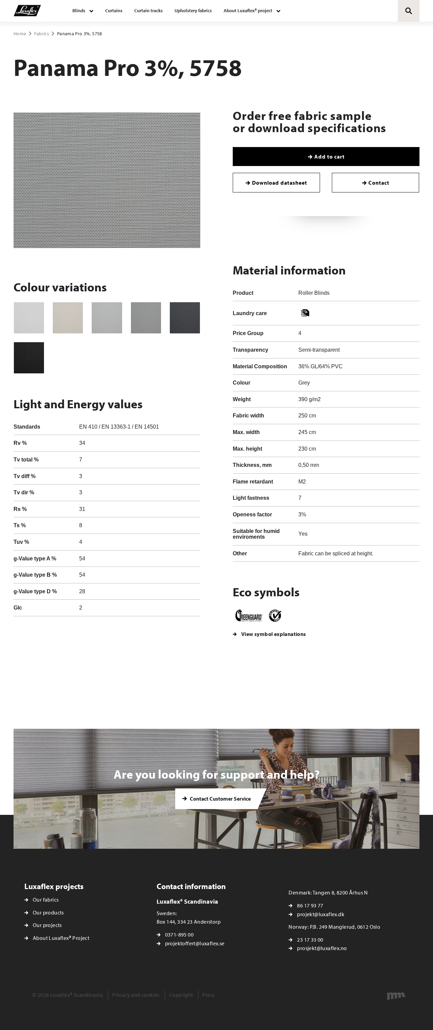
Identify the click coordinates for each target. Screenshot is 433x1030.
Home (20, 33)
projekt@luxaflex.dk (320, 914)
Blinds (78, 10)
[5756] (67, 318)
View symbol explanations (273, 634)
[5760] (29, 358)
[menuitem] (83, 11)
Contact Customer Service (220, 798)
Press (208, 994)
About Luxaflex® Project (61, 937)
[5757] (106, 318)
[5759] (184, 318)
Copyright (181, 994)
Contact (378, 182)
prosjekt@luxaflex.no (322, 948)
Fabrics (41, 33)
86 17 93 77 (310, 905)
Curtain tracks (148, 10)
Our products (48, 912)
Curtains (113, 10)
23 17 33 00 (310, 939)
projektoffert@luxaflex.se (195, 943)
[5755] (29, 318)
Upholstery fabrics (193, 10)
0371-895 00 (179, 934)
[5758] (146, 318)
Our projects (47, 925)
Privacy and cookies (136, 994)
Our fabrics (46, 899)
